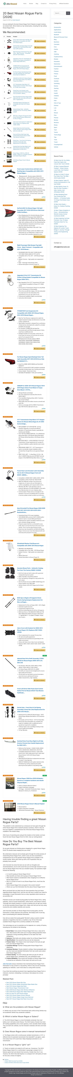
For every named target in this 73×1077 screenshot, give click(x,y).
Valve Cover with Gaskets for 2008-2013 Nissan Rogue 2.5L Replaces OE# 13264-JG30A (22, 123)
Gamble (56, 81)
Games (56, 86)
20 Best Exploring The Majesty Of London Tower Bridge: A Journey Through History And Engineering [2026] (61, 230)
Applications (57, 29)
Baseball (56, 34)
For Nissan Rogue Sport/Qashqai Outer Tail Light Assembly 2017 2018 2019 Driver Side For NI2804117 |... (30, 359)
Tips (55, 137)
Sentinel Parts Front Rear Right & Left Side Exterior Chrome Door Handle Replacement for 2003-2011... (22, 148)
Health (56, 93)
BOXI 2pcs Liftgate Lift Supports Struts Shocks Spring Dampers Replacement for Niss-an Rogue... (22, 117)
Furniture (56, 78)
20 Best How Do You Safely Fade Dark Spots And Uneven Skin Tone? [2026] (62, 162)
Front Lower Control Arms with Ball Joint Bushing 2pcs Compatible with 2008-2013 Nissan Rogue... (22, 41)
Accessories (57, 27)
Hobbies (56, 95)
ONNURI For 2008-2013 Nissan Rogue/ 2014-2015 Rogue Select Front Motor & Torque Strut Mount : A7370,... (31, 388)
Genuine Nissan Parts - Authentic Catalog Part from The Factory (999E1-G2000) (22, 110)
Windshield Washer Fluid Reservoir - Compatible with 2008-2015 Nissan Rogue (21, 104)
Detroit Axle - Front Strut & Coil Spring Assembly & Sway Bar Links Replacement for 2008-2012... (22, 142)
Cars (55, 47)
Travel (55, 142)
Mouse (56, 113)
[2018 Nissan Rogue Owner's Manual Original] (9, 161)
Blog (37, 3)
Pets (55, 115)
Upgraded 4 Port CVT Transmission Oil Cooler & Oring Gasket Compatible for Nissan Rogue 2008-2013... (22, 60)
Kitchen (56, 105)
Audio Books (57, 32)
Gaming (56, 88)
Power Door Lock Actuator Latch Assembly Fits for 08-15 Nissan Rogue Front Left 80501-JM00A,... (22, 92)
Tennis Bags (57, 134)
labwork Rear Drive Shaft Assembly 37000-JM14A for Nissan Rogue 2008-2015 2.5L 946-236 (22, 129)
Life (55, 110)
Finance (56, 71)
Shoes (56, 125)
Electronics (57, 64)
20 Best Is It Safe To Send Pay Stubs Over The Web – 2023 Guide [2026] (61, 176)
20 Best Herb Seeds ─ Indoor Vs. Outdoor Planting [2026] (62, 206)
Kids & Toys (57, 103)
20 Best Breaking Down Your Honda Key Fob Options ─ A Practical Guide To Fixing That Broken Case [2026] (62, 198)
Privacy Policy (52, 3)
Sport (55, 127)
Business (56, 42)
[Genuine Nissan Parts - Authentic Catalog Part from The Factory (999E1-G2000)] (9, 110)
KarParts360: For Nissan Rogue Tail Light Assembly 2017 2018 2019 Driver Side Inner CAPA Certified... (22, 47)
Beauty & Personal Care (61, 37)
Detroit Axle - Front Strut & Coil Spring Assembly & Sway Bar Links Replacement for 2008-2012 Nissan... (31, 709)
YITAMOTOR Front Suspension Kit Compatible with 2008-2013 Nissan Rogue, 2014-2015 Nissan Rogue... (21, 67)
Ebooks (56, 59)
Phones (56, 117)
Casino (56, 49)
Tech (55, 130)
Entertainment (58, 66)
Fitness (56, 73)
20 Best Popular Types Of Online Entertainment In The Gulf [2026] (62, 182)
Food (55, 76)
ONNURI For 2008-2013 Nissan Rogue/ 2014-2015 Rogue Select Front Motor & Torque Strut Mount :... (22, 80)
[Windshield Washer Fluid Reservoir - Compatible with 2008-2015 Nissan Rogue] (9, 104)
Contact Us (43, 3)
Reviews (6, 1059)
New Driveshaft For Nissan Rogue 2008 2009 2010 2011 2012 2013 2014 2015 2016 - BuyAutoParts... (22, 98)
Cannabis (56, 44)
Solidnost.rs (39, 1074)
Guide (55, 91)
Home (24, 3)
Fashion (56, 69)
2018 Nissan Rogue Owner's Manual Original (30, 804)
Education (57, 61)
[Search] (68, 13)
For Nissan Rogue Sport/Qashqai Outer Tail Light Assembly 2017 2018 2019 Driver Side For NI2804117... (22, 73)
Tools (55, 139)
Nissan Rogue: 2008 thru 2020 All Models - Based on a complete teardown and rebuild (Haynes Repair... (22, 154)
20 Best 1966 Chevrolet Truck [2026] (13, 1061)
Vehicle (56, 147)
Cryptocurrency (58, 56)
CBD (55, 51)
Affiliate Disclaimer (64, 3)
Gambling (56, 83)
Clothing (56, 54)
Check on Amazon (40, 41)
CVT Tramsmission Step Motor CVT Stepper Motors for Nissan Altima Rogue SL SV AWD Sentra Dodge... (22, 86)
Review (31, 3)
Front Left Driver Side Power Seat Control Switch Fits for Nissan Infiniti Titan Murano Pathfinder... (21, 136)
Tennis (56, 132)
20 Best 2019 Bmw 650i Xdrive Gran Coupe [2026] (16, 1062)
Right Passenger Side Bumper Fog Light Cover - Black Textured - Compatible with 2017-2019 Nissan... (22, 53)
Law (55, 108)
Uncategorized (58, 144)
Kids (55, 100)
